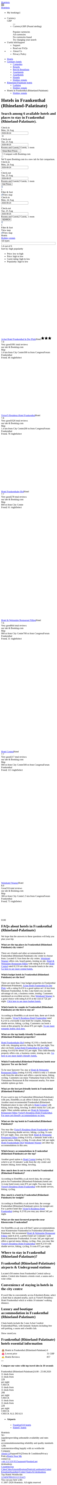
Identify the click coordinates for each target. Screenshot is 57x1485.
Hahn (19, 1427)
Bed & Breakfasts (21, 69)
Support (14, 1453)
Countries (5, 1466)
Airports (15, 1469)
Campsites (17, 64)
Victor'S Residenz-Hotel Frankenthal (18, 415)
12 (17, 1477)
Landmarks (39, 1469)
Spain (12, 1472)
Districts (30, 1469)
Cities (9, 1469)
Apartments (18, 72)
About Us (5, 1453)
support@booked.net (27, 1461)
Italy (17, 1472)
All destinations (39, 1472)
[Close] (2, 1360)
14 (22, 1477)
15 (24, 1477)
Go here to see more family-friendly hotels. (27, 1054)
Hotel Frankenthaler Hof (12, 491)
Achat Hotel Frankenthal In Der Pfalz (18, 339)
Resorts (16, 67)
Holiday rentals (20, 80)
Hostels (16, 77)
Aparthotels (18, 75)
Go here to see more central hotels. (17, 969)
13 (19, 1477)
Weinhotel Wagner (9, 883)
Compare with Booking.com (17, 154)
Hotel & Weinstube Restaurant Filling (18, 620)
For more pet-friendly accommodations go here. (23, 1115)
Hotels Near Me (14, 1456)
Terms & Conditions (31, 1453)
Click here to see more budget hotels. (24, 1001)
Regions (23, 1469)
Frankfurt (22, 1425)
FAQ (20, 1453)
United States (25, 1472)
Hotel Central (7, 751)
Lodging (17, 85)
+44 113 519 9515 (9, 1461)
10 (13, 1477)
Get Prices (6, 184)
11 (15, 1477)
